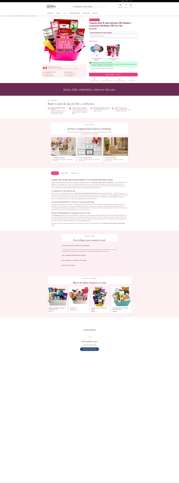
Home (3, 15)
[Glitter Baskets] (54, 7)
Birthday (6, 15)
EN (130, 1)
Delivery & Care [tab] (75, 173)
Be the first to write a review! (89, 349)
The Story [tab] (55, 173)
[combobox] (89, 6)
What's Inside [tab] (64, 173)
